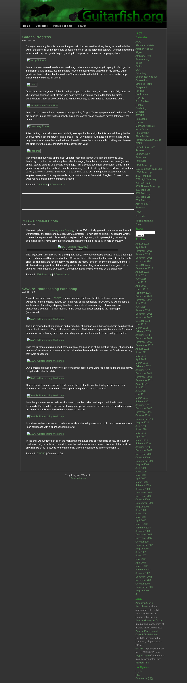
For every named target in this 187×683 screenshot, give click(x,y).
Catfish (139, 66)
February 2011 (143, 401)
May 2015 (141, 282)
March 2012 (142, 362)
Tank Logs (141, 160)
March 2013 (142, 327)
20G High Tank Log (146, 179)
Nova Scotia (142, 129)
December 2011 (144, 373)
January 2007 (143, 573)
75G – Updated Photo (40, 221)
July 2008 (141, 510)
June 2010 (141, 429)
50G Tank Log (143, 193)
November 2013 (144, 317)
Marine (139, 122)
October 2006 (143, 583)
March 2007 (142, 566)
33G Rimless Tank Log (148, 186)
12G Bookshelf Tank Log (149, 169)
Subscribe (42, 25)
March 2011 (142, 398)
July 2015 (141, 275)
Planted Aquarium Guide (148, 139)
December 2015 (144, 257)
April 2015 (141, 285)
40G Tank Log (143, 189)
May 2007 (141, 559)
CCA (138, 69)
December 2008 (144, 492)
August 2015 (142, 271)
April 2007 (141, 562)
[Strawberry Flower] (38, 126)
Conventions (142, 80)
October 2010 (143, 415)
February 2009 (143, 485)
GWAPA (140, 115)
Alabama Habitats (145, 45)
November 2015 (144, 261)
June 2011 (141, 391)
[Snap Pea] (33, 150)
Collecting (141, 73)
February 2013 (143, 331)
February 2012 (143, 366)
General (140, 111)
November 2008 (144, 496)
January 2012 (143, 370)
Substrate (141, 157)
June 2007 (141, 555)
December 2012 (144, 338)
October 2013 (143, 321)
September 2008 (144, 503)
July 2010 (141, 426)
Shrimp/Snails (143, 154)
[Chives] (32, 84)
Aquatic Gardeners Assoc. (149, 620)
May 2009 (141, 475)
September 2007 (144, 545)
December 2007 (144, 534)
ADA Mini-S (142, 204)
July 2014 (141, 303)
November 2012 (144, 341)
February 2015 (143, 292)
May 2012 (141, 356)
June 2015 (141, 278)
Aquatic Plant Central (147, 631)
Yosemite (140, 216)
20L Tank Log (143, 183)
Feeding (140, 90)
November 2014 (144, 300)
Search (82, 25)
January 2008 (143, 531)
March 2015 (142, 289)
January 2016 (143, 254)
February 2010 (143, 443)
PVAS (139, 143)
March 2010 (142, 440)
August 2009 (142, 464)
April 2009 (141, 478)
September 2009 (144, 461)
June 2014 (141, 306)
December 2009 (144, 450)
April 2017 (141, 247)
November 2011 (144, 377)
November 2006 (144, 580)
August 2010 (142, 422)
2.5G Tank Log (143, 175)
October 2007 (143, 541)
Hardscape (141, 119)
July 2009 (141, 468)
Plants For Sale (62, 25)
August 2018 (142, 243)
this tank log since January (58, 230)
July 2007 (141, 552)
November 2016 (144, 250)
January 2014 (143, 310)
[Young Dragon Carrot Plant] (42, 105)
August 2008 (142, 506)
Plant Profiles (143, 136)
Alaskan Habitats (145, 48)
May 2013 (141, 324)
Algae (139, 52)
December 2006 (144, 576)
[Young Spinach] (36, 60)
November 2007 (144, 538)
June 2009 (141, 471)
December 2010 (144, 408)
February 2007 (143, 569)
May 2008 (141, 517)
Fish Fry (140, 98)
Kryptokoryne (143, 655)
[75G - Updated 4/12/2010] (72, 246)
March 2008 (142, 524)
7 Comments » (61, 274)
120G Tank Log (144, 165)
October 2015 (143, 264)
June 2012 (141, 352)
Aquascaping (142, 59)
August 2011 (142, 384)
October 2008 (143, 499)
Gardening (141, 108)
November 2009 (144, 454)
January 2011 (143, 405)
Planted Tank (142, 662)
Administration (78, 478)
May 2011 (141, 394)
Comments (144, 678)
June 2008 (141, 513)
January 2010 (143, 447)
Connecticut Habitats (147, 76)
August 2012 (142, 348)
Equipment (141, 87)
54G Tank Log (143, 196)
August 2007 (142, 548)
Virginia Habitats (144, 220)
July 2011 (141, 387)
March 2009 (142, 482)
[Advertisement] (68, 201)
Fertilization (142, 94)
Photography (142, 133)
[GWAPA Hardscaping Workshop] (45, 319)
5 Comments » (57, 184)
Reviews (140, 150)
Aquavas (140, 207)
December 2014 (144, 296)
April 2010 (141, 436)
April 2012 (141, 359)
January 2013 (143, 335)
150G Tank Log (144, 172)
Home (26, 25)
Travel (139, 211)
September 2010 (144, 419)
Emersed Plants (144, 83)
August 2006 (142, 590)
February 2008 (143, 527)
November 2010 (144, 412)
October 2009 (143, 457)
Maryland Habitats (145, 125)
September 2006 (144, 587)
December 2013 (144, 313)
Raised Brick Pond (145, 147)
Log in (139, 671)
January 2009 (143, 489)
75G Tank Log (143, 200)
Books (139, 62)
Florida (139, 104)
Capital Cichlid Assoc (147, 634)
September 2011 (144, 380)
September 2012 (144, 345)
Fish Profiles (142, 101)
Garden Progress (36, 37)
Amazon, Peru (143, 55)
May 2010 (141, 433)
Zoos (138, 224)
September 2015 (144, 268)
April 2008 (141, 520)
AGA (138, 41)
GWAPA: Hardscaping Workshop (49, 289)
